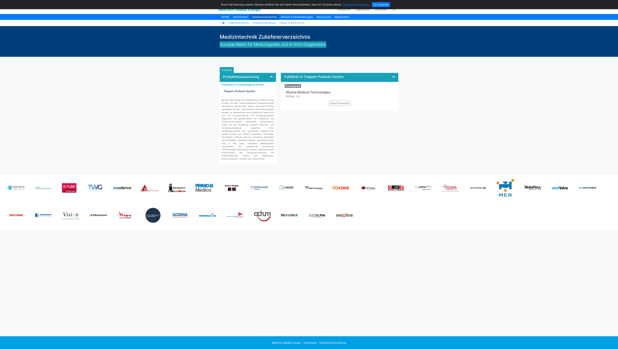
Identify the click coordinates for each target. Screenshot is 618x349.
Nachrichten (240, 17)
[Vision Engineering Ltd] (70, 215)
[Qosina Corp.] (180, 215)
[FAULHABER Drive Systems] (587, 187)
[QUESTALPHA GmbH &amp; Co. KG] (317, 215)
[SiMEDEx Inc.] (396, 187)
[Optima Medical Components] (368, 187)
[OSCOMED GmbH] (16, 215)
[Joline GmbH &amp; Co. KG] (423, 187)
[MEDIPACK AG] (207, 215)
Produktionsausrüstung (264, 23)
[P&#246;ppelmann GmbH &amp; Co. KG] (259, 187)
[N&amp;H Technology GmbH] (314, 187)
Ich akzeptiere (381, 4)
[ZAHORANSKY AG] (43, 215)
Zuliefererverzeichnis (264, 17)
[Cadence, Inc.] (122, 187)
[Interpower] (177, 187)
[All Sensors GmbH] (149, 187)
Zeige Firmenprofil (339, 103)
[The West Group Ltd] (95, 187)
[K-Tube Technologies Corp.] (69, 187)
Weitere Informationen (356, 4)
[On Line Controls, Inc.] (43, 187)
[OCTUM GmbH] (262, 215)
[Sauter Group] (231, 187)
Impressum (310, 342)
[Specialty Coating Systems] (235, 215)
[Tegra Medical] (450, 187)
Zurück (227, 70)
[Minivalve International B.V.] (560, 187)
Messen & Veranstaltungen (297, 17)
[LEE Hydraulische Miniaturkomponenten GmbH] (125, 215)
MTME (225, 17)
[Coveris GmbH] (341, 187)
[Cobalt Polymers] (286, 187)
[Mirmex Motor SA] (344, 215)
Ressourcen (324, 17)
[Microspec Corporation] (153, 215)
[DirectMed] (289, 215)
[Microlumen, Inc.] (98, 215)
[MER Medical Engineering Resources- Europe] (505, 187)
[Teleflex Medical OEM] (532, 187)
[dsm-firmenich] (478, 187)
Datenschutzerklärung (332, 342)
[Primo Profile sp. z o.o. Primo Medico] (204, 187)
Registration (342, 17)
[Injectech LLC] (16, 187)
